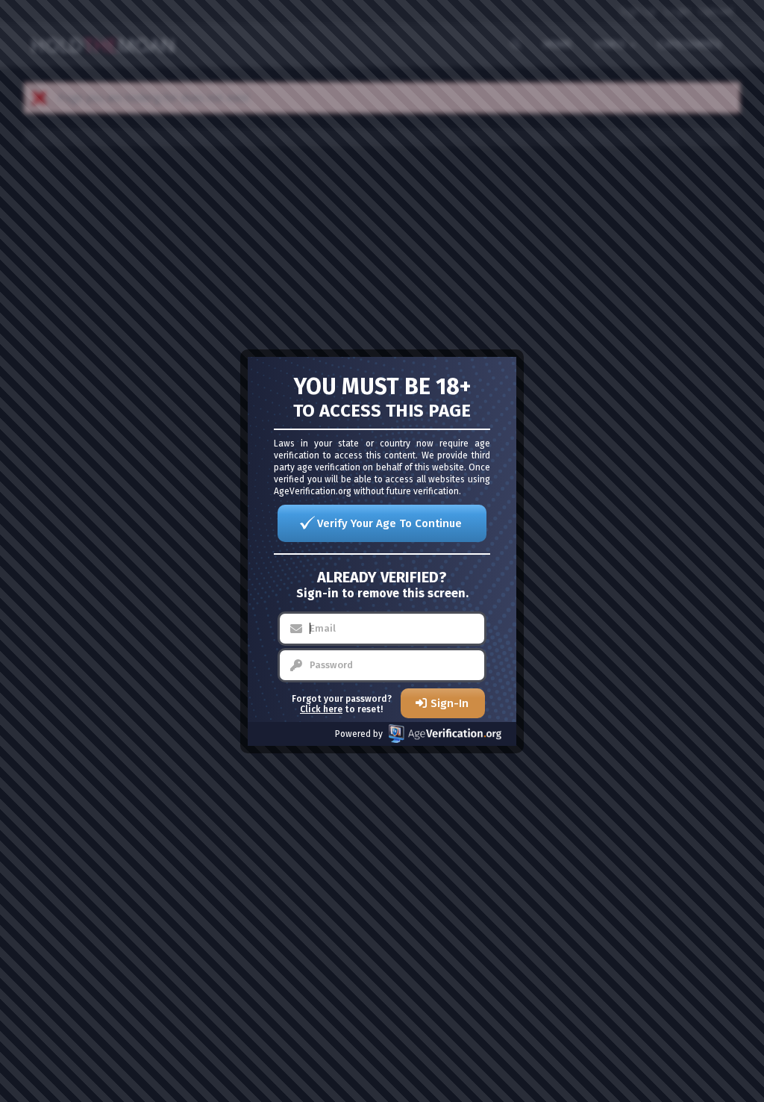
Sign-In (449, 703)
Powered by (359, 734)
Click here (321, 709)
